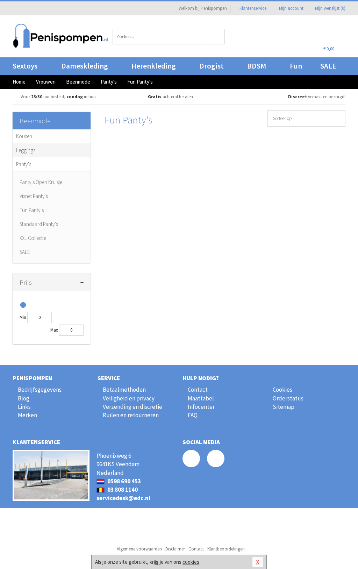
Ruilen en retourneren (131, 415)
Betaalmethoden (124, 389)
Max (54, 330)
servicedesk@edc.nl (123, 498)
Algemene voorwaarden (139, 549)
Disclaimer (175, 549)
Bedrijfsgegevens (40, 389)
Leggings (25, 150)
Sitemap (283, 407)
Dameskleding (84, 66)
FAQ (193, 415)
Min (23, 317)
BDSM (256, 66)
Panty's (23, 164)
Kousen (24, 136)
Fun (296, 66)
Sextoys (25, 66)
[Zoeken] (216, 36)
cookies (190, 562)
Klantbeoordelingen (226, 549)
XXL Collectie (33, 238)
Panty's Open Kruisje (41, 182)
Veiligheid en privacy (129, 398)
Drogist (211, 66)
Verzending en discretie (132, 407)
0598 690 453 (123, 481)
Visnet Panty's (34, 196)
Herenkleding (153, 66)
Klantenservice (252, 8)
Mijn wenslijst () (329, 8)
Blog (23, 398)
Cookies (282, 389)
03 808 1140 (122, 489)
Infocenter (201, 407)
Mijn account (291, 8)
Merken (27, 415)
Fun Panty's (32, 210)
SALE (328, 66)
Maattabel (201, 398)
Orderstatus (288, 398)
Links (24, 407)
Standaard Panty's (39, 224)
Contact (198, 389)
